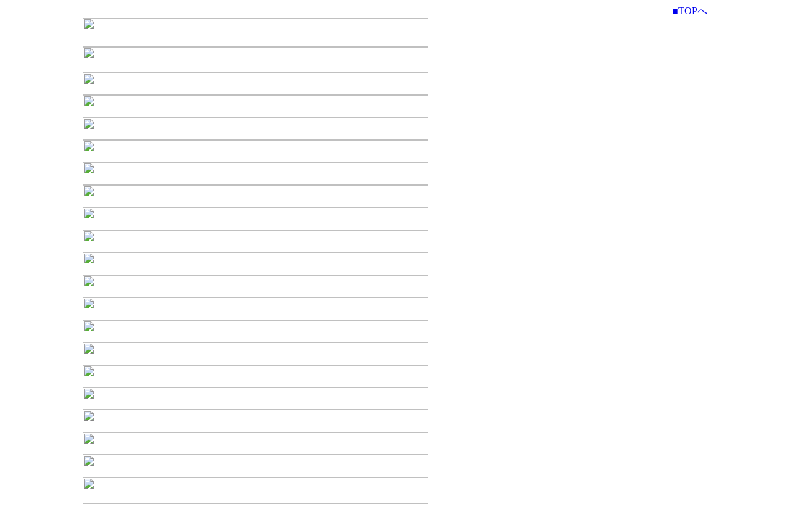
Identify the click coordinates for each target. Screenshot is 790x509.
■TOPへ (689, 11)
